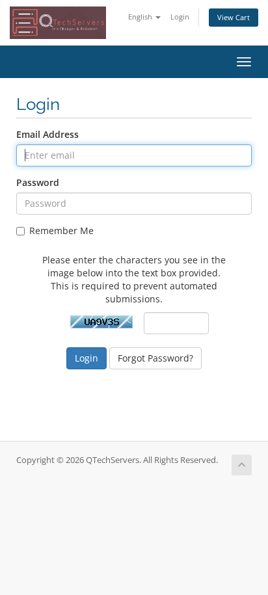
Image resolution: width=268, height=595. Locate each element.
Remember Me (61, 230)
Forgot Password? (155, 358)
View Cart (233, 17)
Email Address (47, 134)
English (141, 16)
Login (179, 16)
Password (37, 182)
